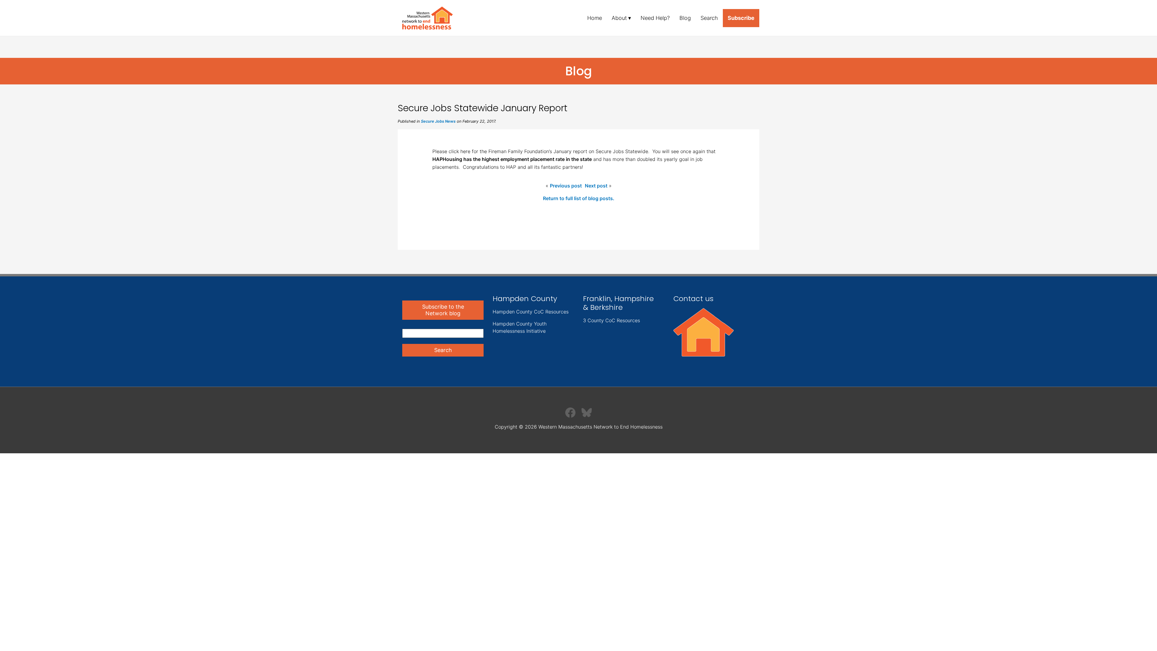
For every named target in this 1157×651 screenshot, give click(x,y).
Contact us (693, 298)
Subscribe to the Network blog (443, 309)
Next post (596, 186)
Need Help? (655, 18)
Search (709, 18)
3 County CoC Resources (611, 320)
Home (594, 18)
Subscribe (741, 18)
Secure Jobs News (438, 121)
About (619, 18)
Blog (685, 18)
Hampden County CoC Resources (531, 312)
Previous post (566, 186)
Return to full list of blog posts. (578, 198)
